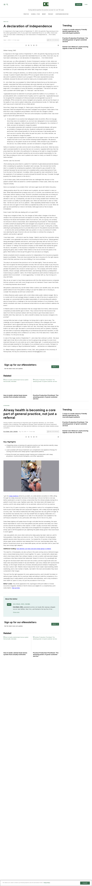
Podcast (50, 14)
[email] (36, 45)
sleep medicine (13, 496)
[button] (4, 4)
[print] (58, 45)
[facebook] (26, 45)
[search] (7, 4)
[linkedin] (28, 45)
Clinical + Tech (35, 14)
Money (44, 14)
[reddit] (34, 45)
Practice (26, 14)
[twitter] (31, 45)
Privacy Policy (47, 882)
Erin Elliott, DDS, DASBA (10, 431)
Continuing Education (62, 14)
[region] (46, 883)
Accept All (85, 883)
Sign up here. (16, 588)
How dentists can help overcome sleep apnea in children (33, 548)
